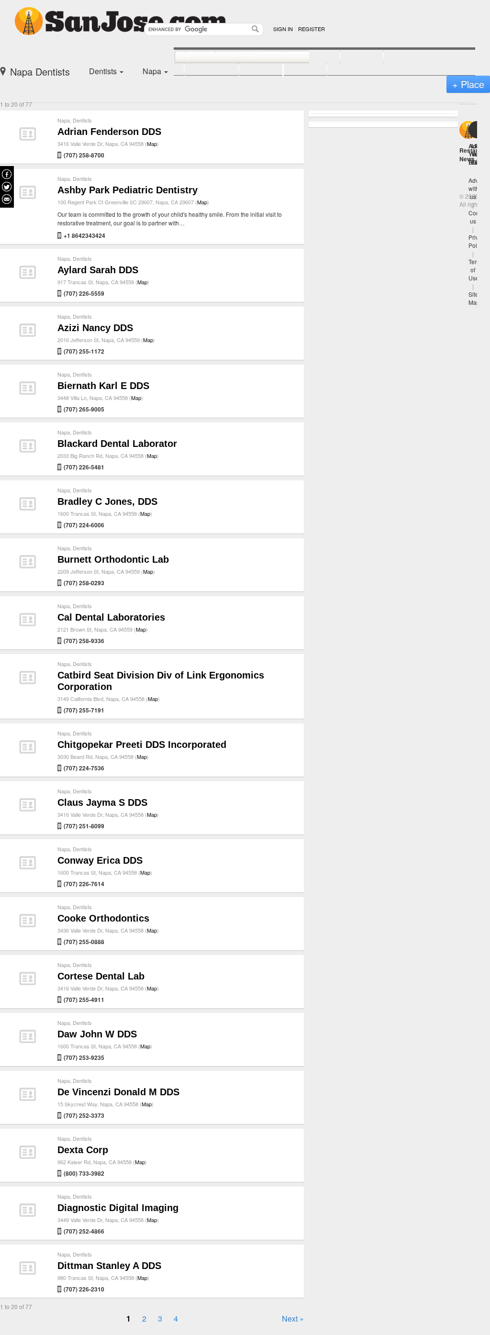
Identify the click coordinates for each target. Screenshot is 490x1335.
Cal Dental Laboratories (111, 617)
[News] (190, 57)
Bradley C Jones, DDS (107, 501)
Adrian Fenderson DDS (109, 131)
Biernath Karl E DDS (103, 385)
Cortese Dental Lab (101, 976)
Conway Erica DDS (100, 860)
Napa (63, 120)
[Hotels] (351, 57)
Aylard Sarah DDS (97, 270)
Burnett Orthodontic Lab (113, 559)
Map (152, 143)
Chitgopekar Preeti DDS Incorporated (141, 744)
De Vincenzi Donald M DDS (118, 1092)
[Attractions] (406, 57)
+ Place (468, 84)
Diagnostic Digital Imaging (117, 1207)
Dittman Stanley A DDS (109, 1265)
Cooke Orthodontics (103, 918)
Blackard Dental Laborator (117, 443)
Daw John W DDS (97, 1034)
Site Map (474, 298)
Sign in (283, 29)
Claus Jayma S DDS (102, 802)
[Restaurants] (240, 57)
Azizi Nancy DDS (95, 328)
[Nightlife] (302, 57)
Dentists (82, 120)
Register (311, 29)
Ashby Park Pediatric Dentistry (127, 190)
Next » (293, 1318)
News (467, 159)
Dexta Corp (82, 1150)
